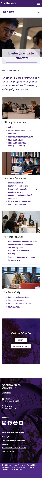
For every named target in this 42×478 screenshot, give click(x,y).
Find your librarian (15, 183)
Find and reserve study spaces (20, 136)
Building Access (7, 437)
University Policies (8, 451)
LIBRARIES (7, 12)
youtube (21, 423)
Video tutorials (14, 306)
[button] (38, 3)
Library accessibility (16, 146)
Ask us (10, 127)
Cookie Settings (16, 469)
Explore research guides (18, 186)
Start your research (16, 300)
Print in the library (15, 139)
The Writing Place (15, 248)
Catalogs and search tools (18, 297)
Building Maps (20, 346)
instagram (4, 423)
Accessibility (31, 465)
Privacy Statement (18, 467)
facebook (10, 423)
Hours (38, 12)
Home (4, 71)
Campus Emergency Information (13, 440)
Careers (5, 444)
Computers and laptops (17, 142)
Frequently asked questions (19, 303)
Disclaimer (6, 467)
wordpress (15, 423)
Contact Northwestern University (14, 448)
